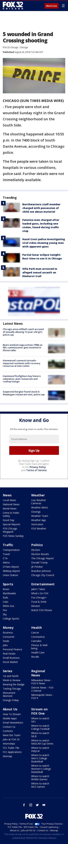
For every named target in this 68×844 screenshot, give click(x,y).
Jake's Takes (38, 589)
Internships (9, 743)
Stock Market (10, 662)
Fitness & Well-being (39, 646)
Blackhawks (9, 593)
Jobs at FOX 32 (11, 739)
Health (36, 627)
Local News (9, 500)
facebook (24, 805)
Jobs (5, 645)
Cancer (35, 632)
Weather (38, 495)
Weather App (38, 520)
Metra (6, 562)
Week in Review (11, 680)
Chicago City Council (42, 575)
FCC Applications (12, 752)
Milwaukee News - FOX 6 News (41, 681)
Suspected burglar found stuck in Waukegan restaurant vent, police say (24, 393)
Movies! (35, 606)
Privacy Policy (38, 467)
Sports (8, 584)
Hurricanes (37, 524)
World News (10, 508)
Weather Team (39, 516)
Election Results (40, 554)
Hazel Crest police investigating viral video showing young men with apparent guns (43, 242)
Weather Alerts (39, 507)
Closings (36, 511)
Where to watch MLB (40, 734)
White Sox (8, 606)
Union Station (10, 575)
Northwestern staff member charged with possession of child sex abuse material (41, 208)
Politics (37, 545)
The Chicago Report (42, 558)
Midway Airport (11, 571)
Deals (6, 641)
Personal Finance (12, 649)
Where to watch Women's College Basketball (41, 769)
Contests (8, 731)
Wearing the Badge (13, 684)
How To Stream (12, 714)
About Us (10, 709)
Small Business (11, 657)
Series (7, 671)
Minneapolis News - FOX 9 (42, 696)
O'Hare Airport (11, 566)
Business (8, 632)
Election (35, 550)
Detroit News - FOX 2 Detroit (42, 689)
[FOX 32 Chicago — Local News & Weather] (13, 5)
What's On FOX (39, 593)
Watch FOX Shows (41, 610)
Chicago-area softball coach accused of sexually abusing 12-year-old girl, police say (23, 332)
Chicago (24, 47)
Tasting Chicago (12, 688)
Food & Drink (38, 601)
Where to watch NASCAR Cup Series (42, 742)
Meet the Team (11, 735)
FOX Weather (38, 528)
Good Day (8, 520)
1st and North (10, 676)
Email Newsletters (13, 722)
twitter (37, 805)
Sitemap (7, 756)
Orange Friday (11, 700)
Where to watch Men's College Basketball (40, 758)
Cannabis (36, 641)
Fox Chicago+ (39, 597)
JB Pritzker (37, 566)
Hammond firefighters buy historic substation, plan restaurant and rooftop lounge (22, 378)
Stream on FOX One (39, 711)
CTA (5, 558)
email (44, 805)
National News (11, 504)
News (7, 495)
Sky (5, 614)
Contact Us (9, 726)
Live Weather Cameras (38, 501)
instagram (30, 805)
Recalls (35, 656)
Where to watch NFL (40, 720)
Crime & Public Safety (11, 514)
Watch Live (51, 6)
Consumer (8, 636)
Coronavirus (38, 636)
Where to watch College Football (40, 727)
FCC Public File (11, 747)
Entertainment (43, 584)
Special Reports (11, 524)
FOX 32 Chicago (10, 47)
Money (8, 627)
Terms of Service (36, 470)
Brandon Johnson (41, 571)
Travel (6, 554)
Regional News (38, 673)
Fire (5, 610)
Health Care (37, 652)
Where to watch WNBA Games (40, 777)
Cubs (5, 601)
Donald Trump (39, 562)
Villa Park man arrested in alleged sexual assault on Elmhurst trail (39, 272)
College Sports (11, 618)
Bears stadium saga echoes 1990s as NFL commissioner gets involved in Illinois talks (22, 347)
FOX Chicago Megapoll (10, 530)
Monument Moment (9, 694)
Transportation (11, 550)
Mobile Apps (10, 718)
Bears (6, 589)
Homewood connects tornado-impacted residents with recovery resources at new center (21, 363)
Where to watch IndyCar (40, 749)
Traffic (8, 545)
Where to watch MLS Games (40, 785)
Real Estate (9, 653)
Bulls (5, 597)
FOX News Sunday (13, 536)
